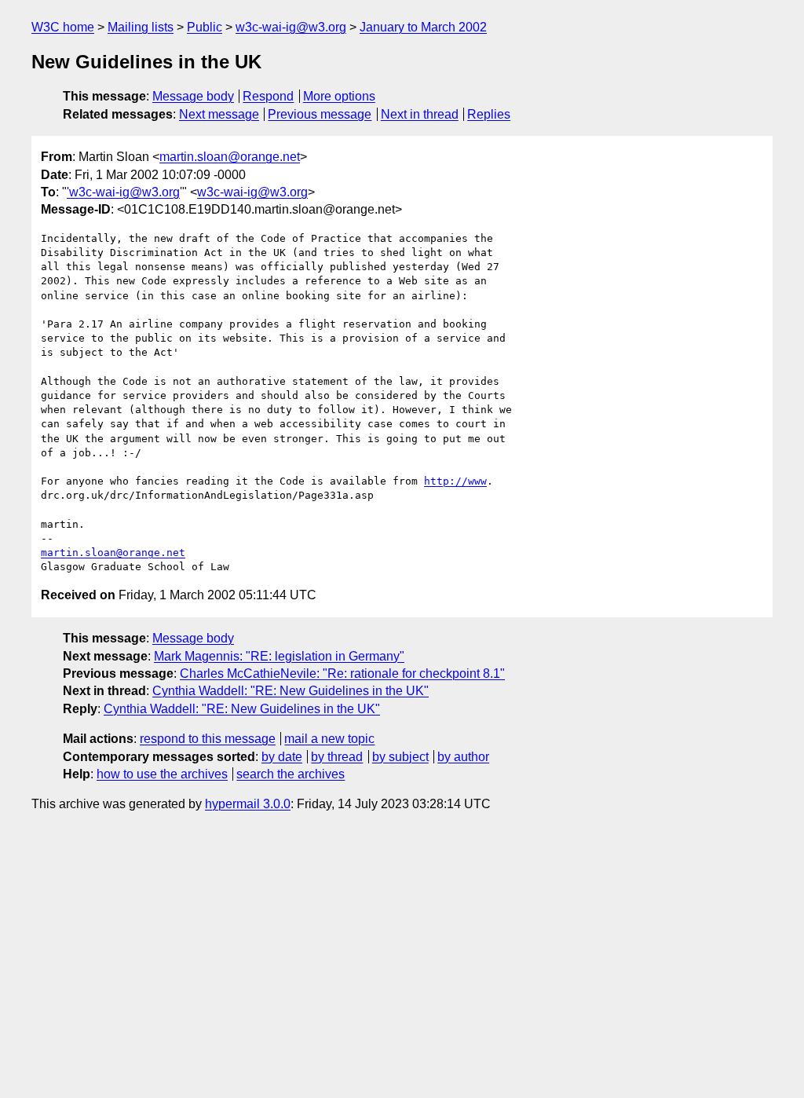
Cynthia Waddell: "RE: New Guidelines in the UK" (290, 690)
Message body (193, 96)
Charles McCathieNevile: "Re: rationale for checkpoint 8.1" (342, 673)
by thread (337, 756)
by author (463, 756)
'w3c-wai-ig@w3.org (123, 192)
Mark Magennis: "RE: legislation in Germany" (279, 656)
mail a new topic (329, 738)
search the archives (290, 774)
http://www (455, 481)
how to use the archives (162, 774)
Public (204, 27)
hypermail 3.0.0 (248, 804)
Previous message (319, 114)
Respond (268, 96)
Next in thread (420, 114)
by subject (400, 756)
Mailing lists (141, 27)
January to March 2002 (423, 27)
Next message (219, 114)
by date (281, 756)
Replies (488, 114)
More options (339, 96)
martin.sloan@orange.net (229, 156)
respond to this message (208, 738)
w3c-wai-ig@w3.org (291, 27)
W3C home (62, 27)
